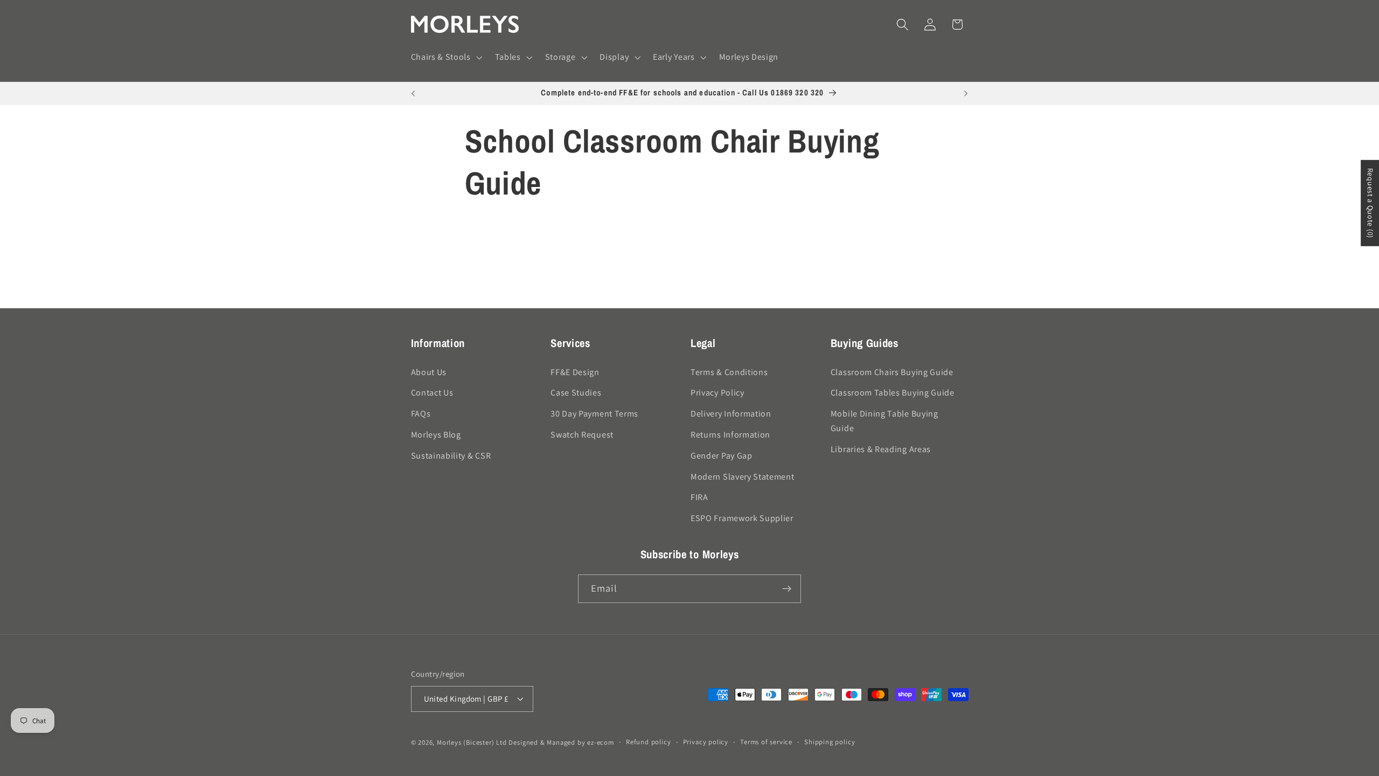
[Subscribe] (786, 589)
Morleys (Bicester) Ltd (472, 742)
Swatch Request (582, 434)
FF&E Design (575, 372)
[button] (445, 58)
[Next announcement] (966, 94)
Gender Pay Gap (722, 455)
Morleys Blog (436, 434)
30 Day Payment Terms (594, 413)
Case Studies (576, 392)
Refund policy (648, 741)
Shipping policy (829, 741)
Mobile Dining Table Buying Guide (884, 421)
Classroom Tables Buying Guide (893, 392)
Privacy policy (705, 741)
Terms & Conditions (729, 372)
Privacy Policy (717, 392)
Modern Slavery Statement (743, 476)
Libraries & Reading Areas (881, 449)
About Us (429, 372)
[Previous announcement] (413, 94)
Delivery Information (731, 413)
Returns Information (730, 434)
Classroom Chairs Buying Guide (892, 372)
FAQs (421, 413)
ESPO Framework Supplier (742, 518)
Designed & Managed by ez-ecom (561, 742)
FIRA (699, 497)
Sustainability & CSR (451, 455)
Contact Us (432, 392)
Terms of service (766, 741)
